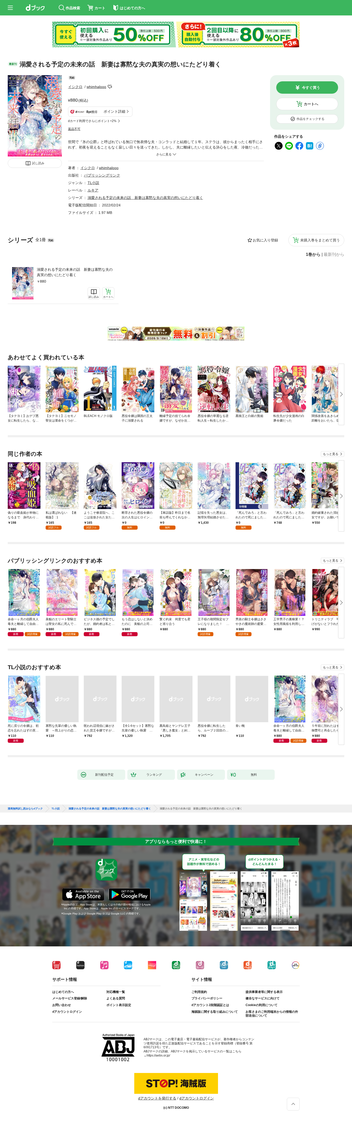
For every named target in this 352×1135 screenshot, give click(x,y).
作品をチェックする (310, 119)
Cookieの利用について (262, 1005)
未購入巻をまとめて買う (320, 240)
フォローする (109, 86)
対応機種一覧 (115, 992)
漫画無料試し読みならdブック (25, 808)
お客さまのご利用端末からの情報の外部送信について (272, 1014)
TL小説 (93, 183)
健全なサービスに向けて (263, 998)
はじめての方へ (63, 992)
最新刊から (334, 254)
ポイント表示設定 (118, 1005)
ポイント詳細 (114, 111)
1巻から (313, 254)
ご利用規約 (199, 992)
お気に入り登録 (265, 240)
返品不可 (74, 129)
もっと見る (330, 454)
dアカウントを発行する (157, 1098)
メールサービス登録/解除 (69, 998)
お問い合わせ (61, 1005)
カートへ (311, 104)
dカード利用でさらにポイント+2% (92, 121)
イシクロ (75, 87)
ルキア (93, 190)
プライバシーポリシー (206, 998)
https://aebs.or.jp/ (158, 1055)
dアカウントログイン (67, 1012)
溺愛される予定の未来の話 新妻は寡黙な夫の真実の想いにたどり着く (75, 272)
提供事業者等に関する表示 (264, 992)
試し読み (38, 163)
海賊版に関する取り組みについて (214, 1012)
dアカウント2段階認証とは (210, 1005)
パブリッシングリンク (102, 175)
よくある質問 (115, 998)
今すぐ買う (311, 87)
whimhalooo (96, 87)
